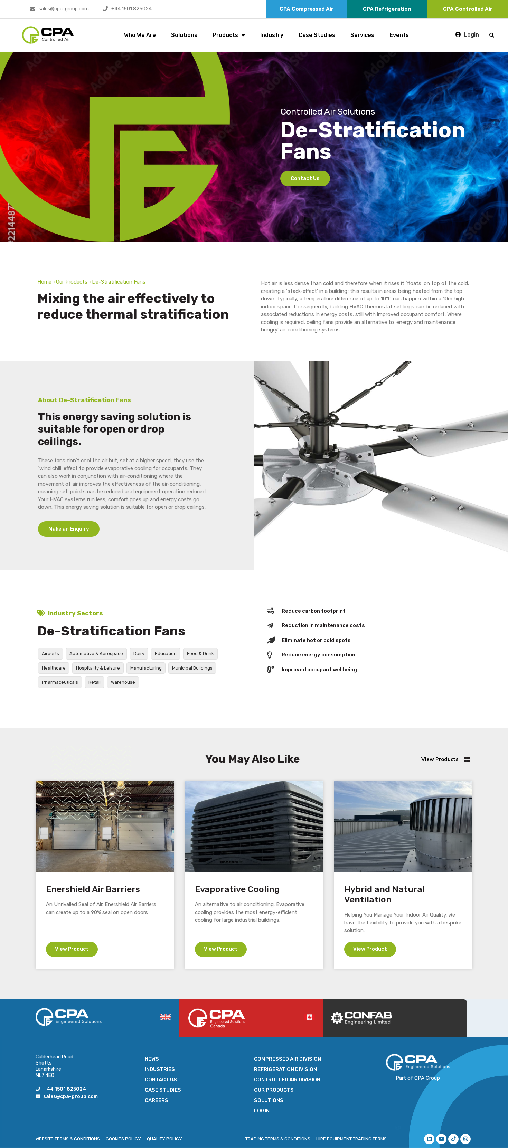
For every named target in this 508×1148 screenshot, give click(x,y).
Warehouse (123, 682)
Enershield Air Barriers (93, 889)
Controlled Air (467, 9)
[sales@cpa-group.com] (32, 8)
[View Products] (467, 759)
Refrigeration (387, 9)
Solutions (184, 35)
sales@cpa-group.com (64, 9)
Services (362, 35)
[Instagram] (465, 1139)
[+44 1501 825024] (105, 8)
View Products (440, 759)
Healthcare (54, 668)
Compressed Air (306, 9)
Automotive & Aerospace (96, 653)
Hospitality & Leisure (98, 668)
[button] (492, 35)
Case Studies (317, 35)
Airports (50, 653)
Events (399, 35)
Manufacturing (146, 668)
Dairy (138, 653)
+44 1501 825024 (131, 9)
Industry (271, 35)
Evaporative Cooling (237, 889)
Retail (94, 682)
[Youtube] (441, 1139)
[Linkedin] (429, 1139)
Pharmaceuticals (60, 682)
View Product (72, 949)
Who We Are (140, 35)
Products (225, 35)
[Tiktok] (453, 1139)
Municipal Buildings (192, 668)
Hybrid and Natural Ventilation (384, 894)
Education (166, 653)
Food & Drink (200, 653)
